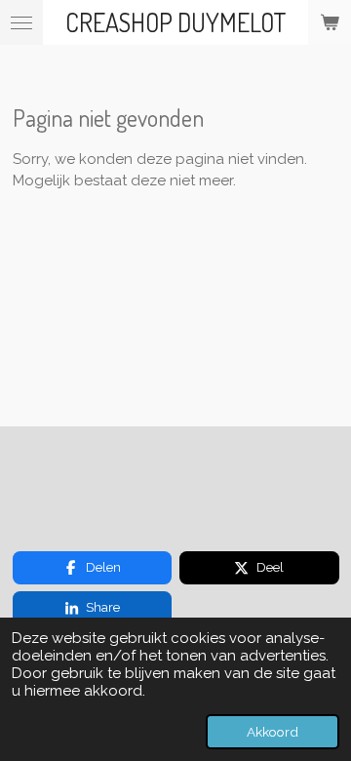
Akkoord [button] (272, 732)
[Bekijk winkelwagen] (329, 22)
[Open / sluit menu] (21, 22)
